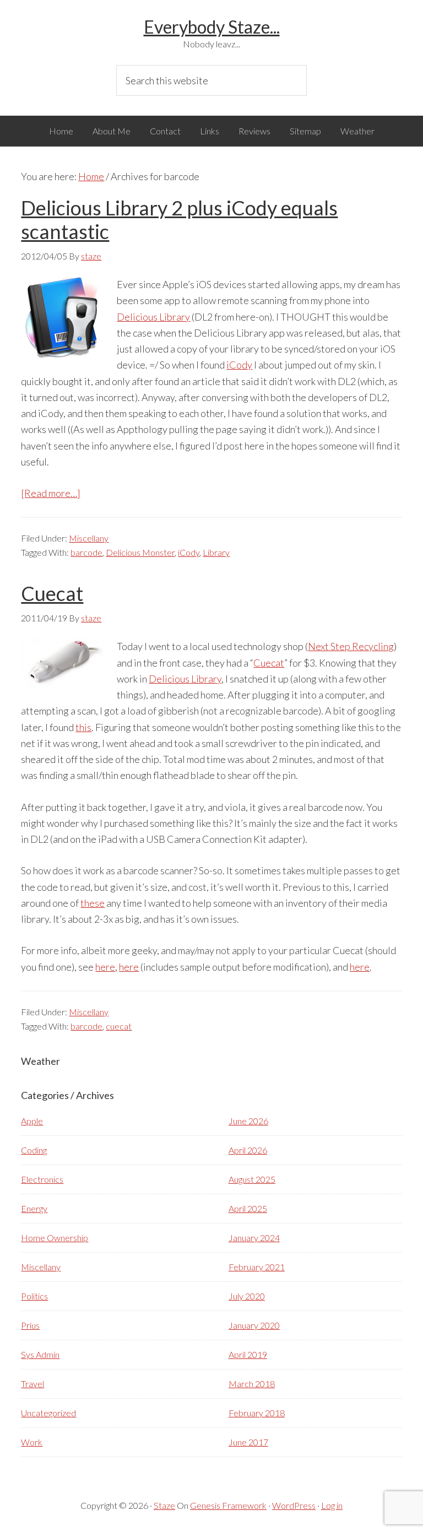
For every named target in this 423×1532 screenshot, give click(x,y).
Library (216, 552)
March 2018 (252, 1383)
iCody (239, 365)
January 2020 (254, 1325)
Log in (332, 1505)
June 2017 (248, 1442)
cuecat (119, 1026)
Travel (32, 1383)
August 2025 (252, 1179)
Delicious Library (153, 317)
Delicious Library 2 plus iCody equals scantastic (179, 219)
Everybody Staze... (212, 26)
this (83, 727)
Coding (34, 1150)
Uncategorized (48, 1413)
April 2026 (248, 1150)
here (105, 967)
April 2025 (248, 1208)
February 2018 (257, 1413)
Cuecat (52, 593)
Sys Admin (40, 1354)
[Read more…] (50, 493)
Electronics (42, 1179)
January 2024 (254, 1237)
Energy (34, 1208)
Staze (164, 1505)
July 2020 (247, 1296)
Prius (30, 1325)
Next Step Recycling (351, 646)
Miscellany (89, 538)
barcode (86, 552)
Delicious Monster (140, 552)
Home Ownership (54, 1237)
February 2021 (257, 1267)
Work (31, 1442)
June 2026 (248, 1121)
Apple (32, 1121)
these (92, 903)
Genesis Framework (228, 1505)
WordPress (294, 1505)
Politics (34, 1296)
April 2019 (248, 1354)
